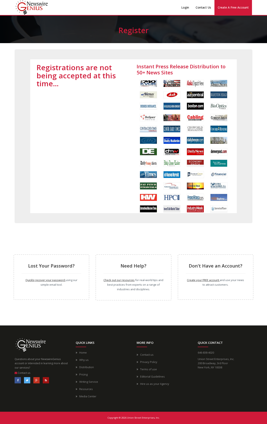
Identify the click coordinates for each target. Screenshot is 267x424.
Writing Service (88, 382)
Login (185, 7)
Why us (84, 360)
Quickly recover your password (45, 280)
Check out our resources (119, 280)
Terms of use (148, 369)
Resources (86, 389)
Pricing (83, 374)
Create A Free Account (233, 7)
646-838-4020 (206, 352)
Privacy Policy (148, 362)
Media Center (87, 396)
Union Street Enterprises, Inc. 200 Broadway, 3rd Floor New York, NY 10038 (216, 363)
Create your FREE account (203, 280)
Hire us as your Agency (154, 384)
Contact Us (203, 7)
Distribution (86, 367)
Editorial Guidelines (152, 376)
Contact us (23, 373)
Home (83, 352)
